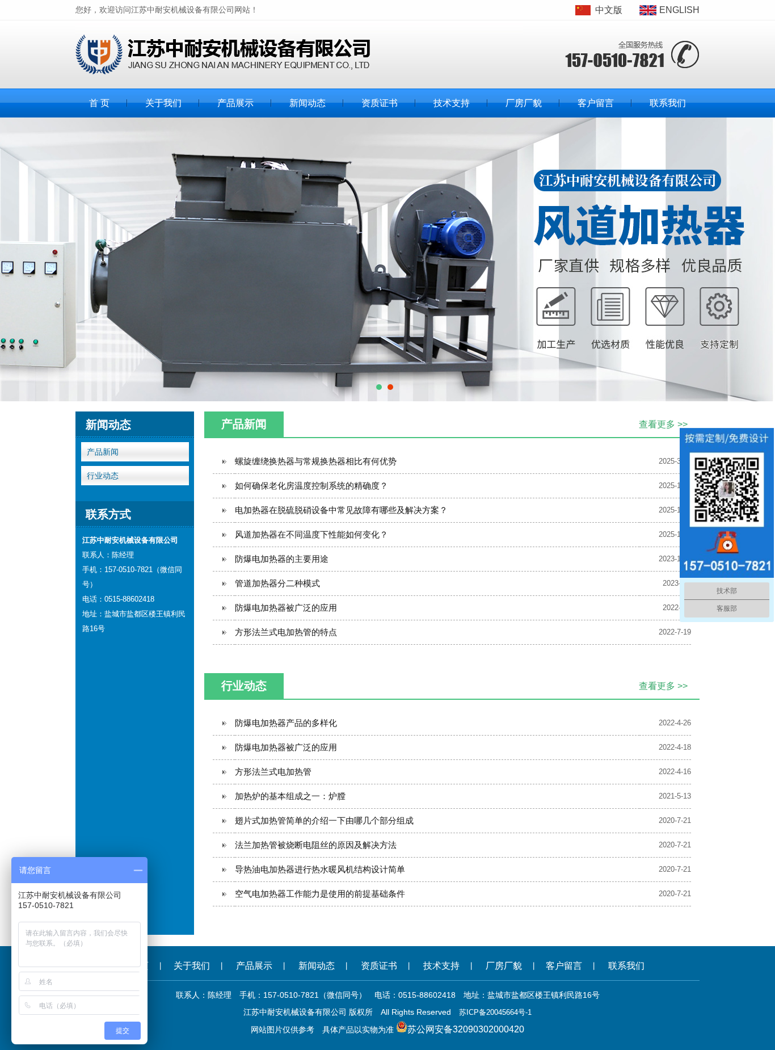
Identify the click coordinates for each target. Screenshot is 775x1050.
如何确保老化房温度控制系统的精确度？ (311, 485)
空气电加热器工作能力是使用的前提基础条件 (320, 893)
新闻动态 (307, 103)
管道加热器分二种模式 (277, 583)
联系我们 (668, 103)
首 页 (99, 103)
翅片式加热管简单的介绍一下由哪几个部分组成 (324, 820)
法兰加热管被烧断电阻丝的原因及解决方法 (316, 845)
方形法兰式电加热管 (273, 771)
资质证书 (379, 103)
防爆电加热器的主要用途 (281, 559)
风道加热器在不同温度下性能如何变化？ (311, 534)
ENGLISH (679, 10)
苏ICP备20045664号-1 (495, 1012)
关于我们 (163, 103)
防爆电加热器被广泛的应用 (286, 607)
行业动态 (103, 475)
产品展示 (235, 103)
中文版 (608, 10)
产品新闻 (103, 451)
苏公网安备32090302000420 (465, 1029)
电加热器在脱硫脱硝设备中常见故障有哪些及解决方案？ (341, 510)
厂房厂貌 (524, 103)
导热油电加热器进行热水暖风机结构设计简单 (320, 869)
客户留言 (596, 103)
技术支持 (451, 103)
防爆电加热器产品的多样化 (286, 723)
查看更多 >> (663, 424)
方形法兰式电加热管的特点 (286, 632)
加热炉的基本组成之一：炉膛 (290, 796)
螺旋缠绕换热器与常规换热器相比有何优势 (316, 461)
